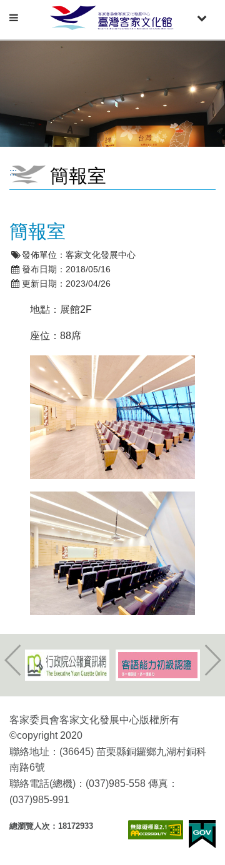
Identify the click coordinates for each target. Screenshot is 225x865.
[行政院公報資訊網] (67, 665)
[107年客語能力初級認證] (158, 665)
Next (212, 660)
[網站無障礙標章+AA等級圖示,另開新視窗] (155, 829)
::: (13, 172)
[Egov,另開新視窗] (202, 834)
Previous (12, 660)
